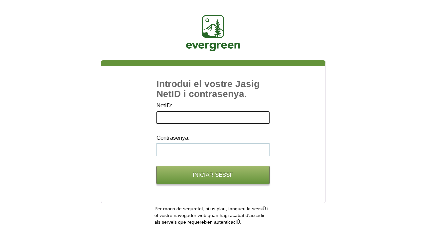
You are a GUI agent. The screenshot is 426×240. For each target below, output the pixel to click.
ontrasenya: (173, 138)
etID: (164, 105)
